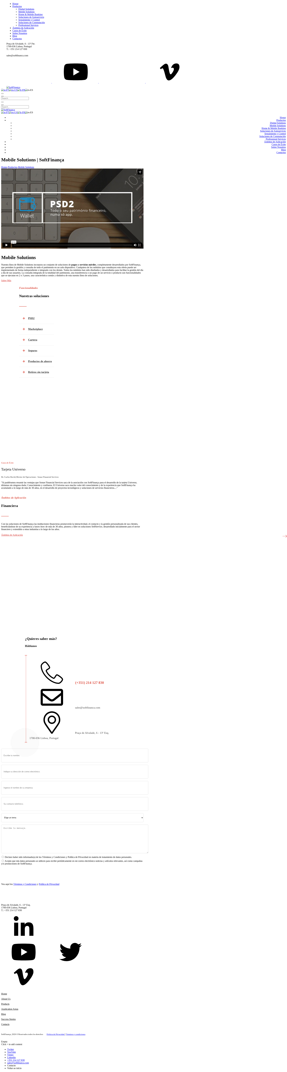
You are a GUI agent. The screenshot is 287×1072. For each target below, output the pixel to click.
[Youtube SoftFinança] (23, 952)
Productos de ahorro (40, 361)
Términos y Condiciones (24, 884)
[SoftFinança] (13, 87)
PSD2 (31, 318)
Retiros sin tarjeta (38, 372)
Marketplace (35, 329)
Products (5, 1004)
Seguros (32, 350)
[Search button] (2, 93)
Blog (3, 1014)
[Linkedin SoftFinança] (23, 927)
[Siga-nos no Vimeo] (23, 977)
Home (4, 167)
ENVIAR (8, 870)
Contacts (5, 1024)
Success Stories (8, 1019)
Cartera (32, 339)
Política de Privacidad (49, 884)
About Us (5, 999)
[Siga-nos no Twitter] (70, 952)
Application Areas (9, 1009)
